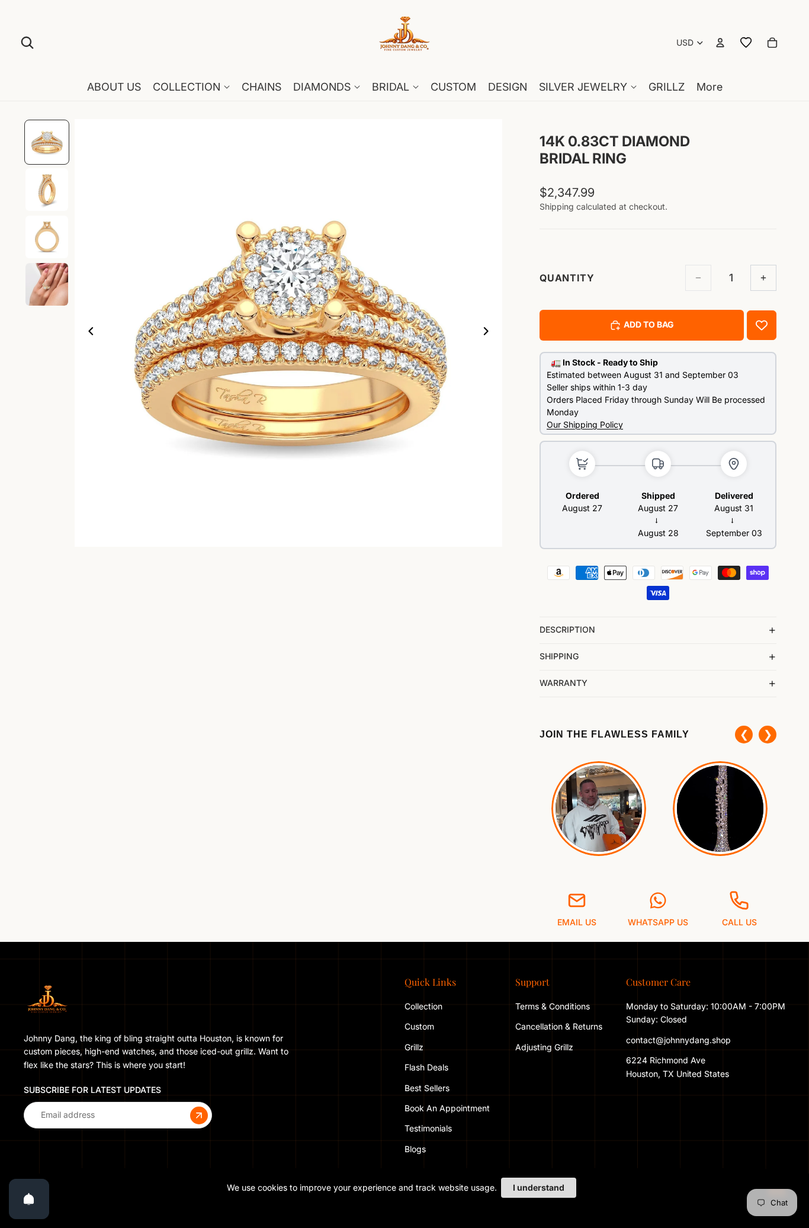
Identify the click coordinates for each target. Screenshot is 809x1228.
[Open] (29, 1199)
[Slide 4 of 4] (46, 284)
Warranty (564, 683)
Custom (419, 1026)
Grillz (413, 1047)
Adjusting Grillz (545, 1047)
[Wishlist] (746, 43)
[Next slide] (489, 333)
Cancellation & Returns (558, 1026)
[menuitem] (709, 87)
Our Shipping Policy (585, 424)
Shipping (559, 656)
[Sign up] (199, 1114)
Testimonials (428, 1128)
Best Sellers (427, 1087)
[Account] (720, 43)
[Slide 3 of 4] (46, 237)
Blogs (415, 1149)
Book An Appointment (447, 1108)
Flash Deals (426, 1067)
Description (567, 629)
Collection (423, 1006)
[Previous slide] (88, 333)
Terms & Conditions (552, 1006)
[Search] (27, 43)
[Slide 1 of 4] (46, 142)
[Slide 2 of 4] (46, 189)
